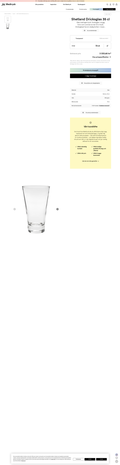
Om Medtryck (67, 4)
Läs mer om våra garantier (90, 161)
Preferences (78, 459)
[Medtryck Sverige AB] (9, 4)
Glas (14, 13)
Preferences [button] (23, 460)
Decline (89, 459)
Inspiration (53, 4)
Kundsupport (81, 4)
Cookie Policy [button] (53, 459)
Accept (101, 459)
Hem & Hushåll (7, 13)
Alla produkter (39, 4)
